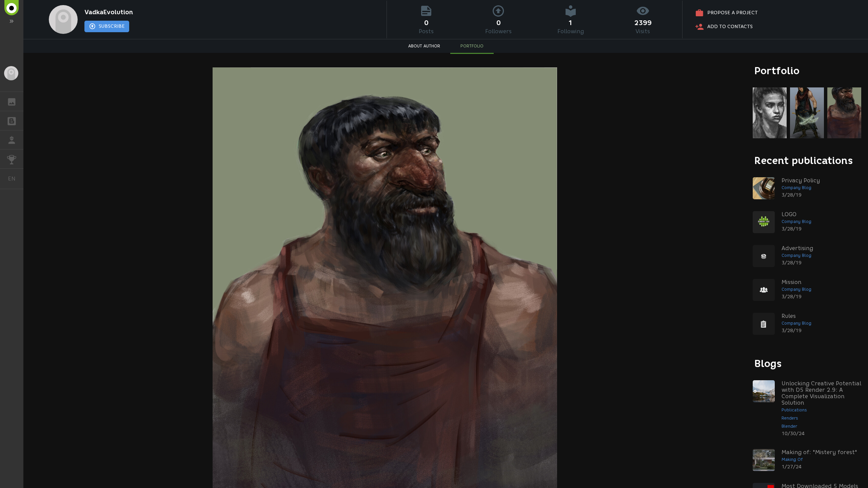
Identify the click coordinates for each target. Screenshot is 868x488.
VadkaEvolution (108, 12)
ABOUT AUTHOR (424, 45)
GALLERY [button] (11, 101)
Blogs (768, 363)
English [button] (15, 178)
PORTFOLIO (472, 45)
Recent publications (803, 160)
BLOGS (11, 120)
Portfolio (777, 71)
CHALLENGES (11, 158)
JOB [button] (11, 139)
